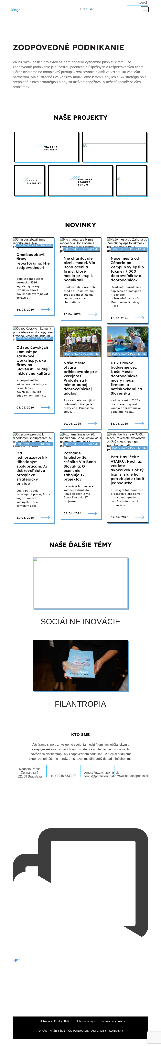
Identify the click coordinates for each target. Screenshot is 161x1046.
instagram (73, 1006)
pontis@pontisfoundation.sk (102, 776)
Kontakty (116, 1030)
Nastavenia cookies (113, 1021)
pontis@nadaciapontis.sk (101, 772)
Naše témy (57, 1030)
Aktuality (98, 1030)
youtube (101, 1006)
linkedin (87, 1006)
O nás (42, 1030)
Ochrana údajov (86, 1021)
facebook (60, 1006)
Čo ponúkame (78, 1030)
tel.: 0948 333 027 (63, 776)
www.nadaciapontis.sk (133, 776)
